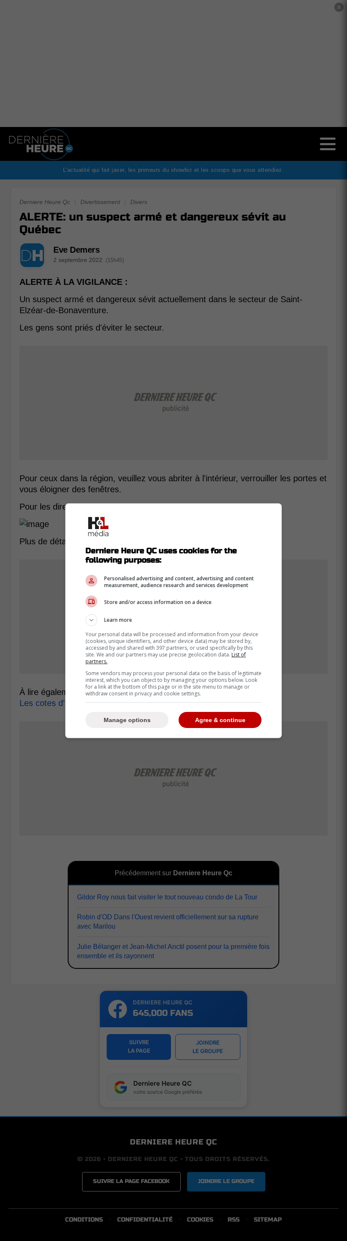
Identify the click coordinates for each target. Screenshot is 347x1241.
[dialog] (173, 620)
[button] (173, 620)
